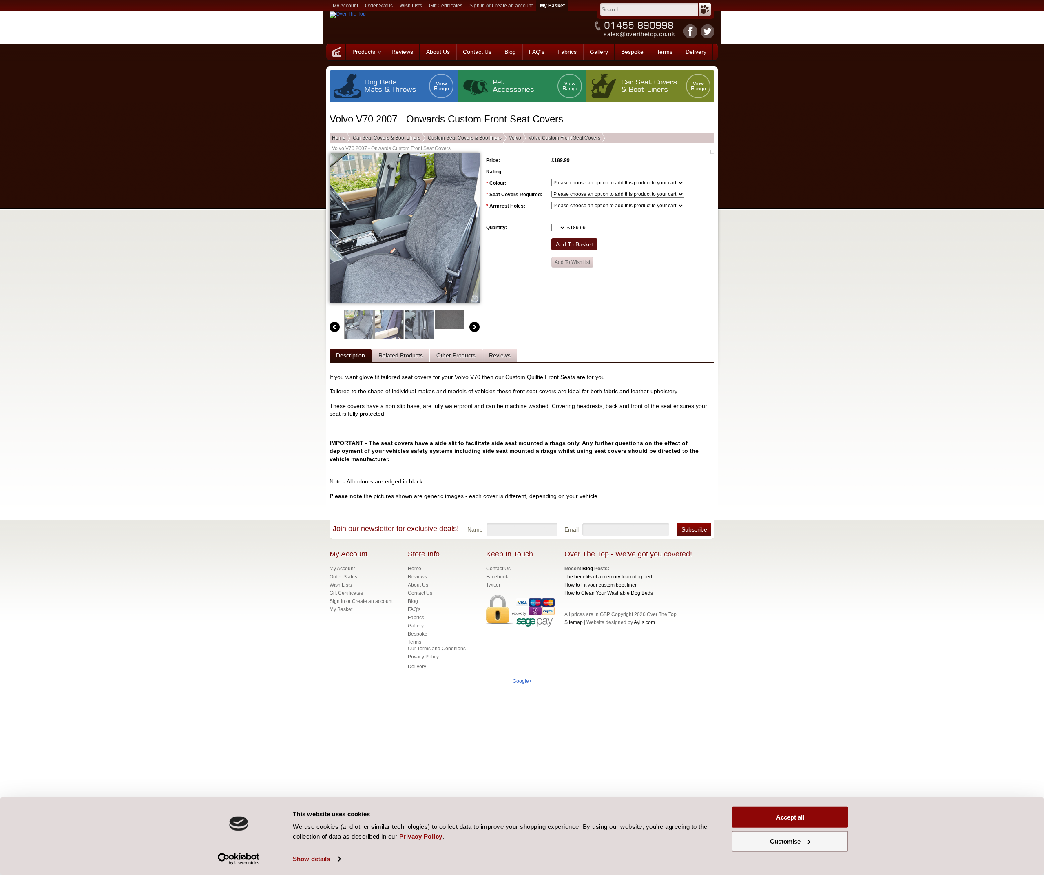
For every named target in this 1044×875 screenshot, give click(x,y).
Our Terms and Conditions (437, 648)
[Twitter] (707, 31)
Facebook (497, 577)
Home (338, 138)
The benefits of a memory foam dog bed (608, 577)
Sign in (477, 6)
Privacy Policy (423, 657)
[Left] (335, 327)
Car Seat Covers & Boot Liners (386, 138)
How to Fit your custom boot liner (600, 585)
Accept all (790, 817)
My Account (345, 6)
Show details (311, 858)
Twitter (493, 585)
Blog (587, 569)
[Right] (474, 327)
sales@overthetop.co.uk (639, 34)
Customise (785, 840)
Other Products (456, 355)
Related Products (400, 355)
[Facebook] (690, 31)
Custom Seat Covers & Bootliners (465, 138)
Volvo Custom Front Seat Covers (564, 138)
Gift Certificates (445, 6)
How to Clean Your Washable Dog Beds (608, 593)
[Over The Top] (335, 52)
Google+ (522, 681)
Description (350, 355)
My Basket (341, 609)
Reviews (500, 355)
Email (571, 529)
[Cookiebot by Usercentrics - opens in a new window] (238, 859)
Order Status (379, 6)
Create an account (512, 6)
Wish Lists (411, 6)
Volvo (515, 138)
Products (363, 52)
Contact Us (498, 569)
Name (475, 529)
